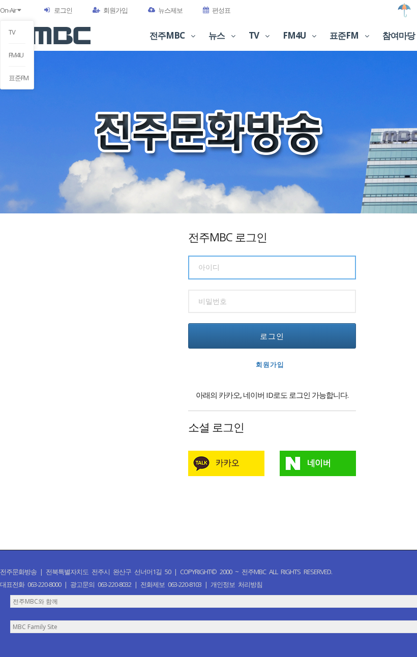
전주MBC (168, 35)
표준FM (17, 77)
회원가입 (115, 10)
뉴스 (217, 35)
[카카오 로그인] (226, 463)
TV (12, 32)
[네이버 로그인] (318, 463)
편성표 (221, 10)
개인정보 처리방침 (236, 584)
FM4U (16, 54)
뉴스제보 (170, 10)
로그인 (63, 10)
